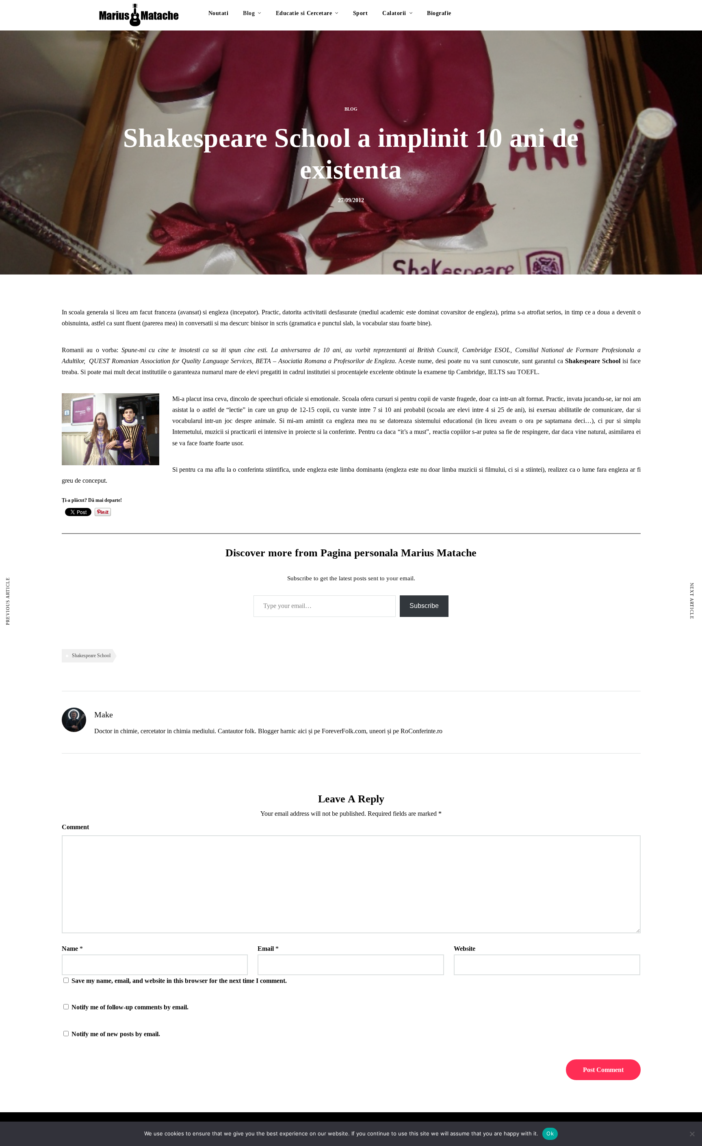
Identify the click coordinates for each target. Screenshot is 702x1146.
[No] (692, 1134)
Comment (75, 827)
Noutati (218, 13)
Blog (249, 13)
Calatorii (394, 13)
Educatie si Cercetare (304, 13)
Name (70, 948)
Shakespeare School (91, 655)
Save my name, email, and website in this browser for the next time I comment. (179, 980)
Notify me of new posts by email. (116, 1034)
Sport (360, 13)
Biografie (439, 13)
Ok (550, 1133)
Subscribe (424, 605)
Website (464, 948)
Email (266, 948)
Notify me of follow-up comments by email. (130, 1007)
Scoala (350, 398)
